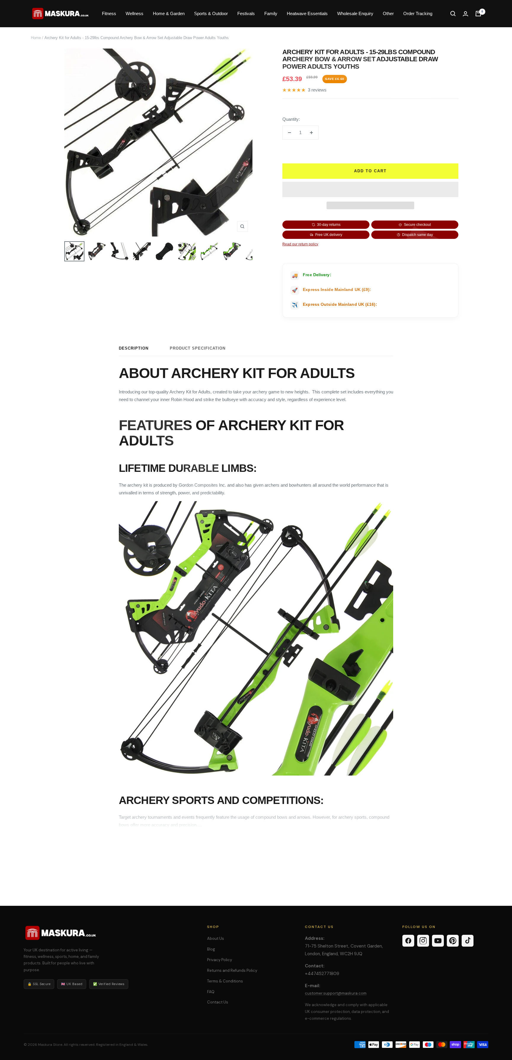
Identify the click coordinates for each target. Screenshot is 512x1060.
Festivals (246, 13)
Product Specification (197, 348)
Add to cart (370, 171)
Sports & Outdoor (211, 13)
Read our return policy (300, 244)
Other (388, 13)
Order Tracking (417, 13)
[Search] (453, 13)
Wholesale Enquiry (355, 13)
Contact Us (217, 1002)
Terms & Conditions (225, 981)
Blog (211, 949)
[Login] (465, 13)
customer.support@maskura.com (336, 993)
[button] (370, 189)
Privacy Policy (219, 959)
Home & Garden (169, 13)
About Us (215, 938)
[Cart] (478, 13)
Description (133, 348)
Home (36, 38)
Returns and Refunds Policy (232, 970)
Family (270, 13)
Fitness (109, 13)
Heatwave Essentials (307, 13)
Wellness (134, 13)
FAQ (211, 991)
